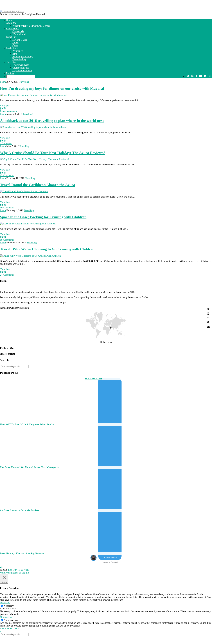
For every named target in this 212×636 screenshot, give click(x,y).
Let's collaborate (110, 557)
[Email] (205, 76)
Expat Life (11, 37)
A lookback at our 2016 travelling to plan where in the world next (52, 121)
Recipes (10, 73)
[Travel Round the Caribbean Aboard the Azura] (24, 191)
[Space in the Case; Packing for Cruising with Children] (28, 223)
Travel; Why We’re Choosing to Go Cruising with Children (47, 249)
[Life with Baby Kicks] (12, 11)
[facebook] (196, 76)
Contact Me (18, 31)
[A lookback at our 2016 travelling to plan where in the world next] (33, 127)
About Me (11, 23)
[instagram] (192, 76)
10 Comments (7, 207)
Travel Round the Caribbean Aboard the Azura (37, 185)
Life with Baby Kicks (18, 570)
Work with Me (19, 34)
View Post (5, 105)
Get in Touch (12, 28)
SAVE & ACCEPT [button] (9, 628)
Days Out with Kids (22, 70)
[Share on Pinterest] (5, 108)
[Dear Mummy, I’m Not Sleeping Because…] (165, 530)
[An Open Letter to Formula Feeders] (165, 487)
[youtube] (200, 76)
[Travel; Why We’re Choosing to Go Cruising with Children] (30, 255)
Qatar (15, 45)
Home (9, 20)
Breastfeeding (19, 59)
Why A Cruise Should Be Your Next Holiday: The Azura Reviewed (52, 153)
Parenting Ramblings (22, 56)
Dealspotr (114, 562)
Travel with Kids (20, 65)
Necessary (9, 605)
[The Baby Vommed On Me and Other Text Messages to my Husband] (165, 444)
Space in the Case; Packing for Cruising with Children (43, 217)
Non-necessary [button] (7, 617)
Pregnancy (17, 51)
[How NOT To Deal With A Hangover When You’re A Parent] (123, 401)
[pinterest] (9, 354)
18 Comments (7, 239)
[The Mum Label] (38, 398)
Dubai (15, 42)
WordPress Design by (14, 572)
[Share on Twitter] (2, 108)
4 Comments (6, 143)
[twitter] (188, 76)
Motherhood (12, 48)
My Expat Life (19, 39)
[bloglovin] (7, 354)
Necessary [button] (5, 602)
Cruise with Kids (20, 67)
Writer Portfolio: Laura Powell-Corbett (31, 25)
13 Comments (7, 175)
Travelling (11, 62)
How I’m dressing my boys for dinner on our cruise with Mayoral (52, 88)
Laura (3, 82)
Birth (14, 53)
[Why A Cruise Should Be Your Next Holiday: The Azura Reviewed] (34, 159)
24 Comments (7, 274)
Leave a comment (8, 111)
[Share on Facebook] (0, 108)
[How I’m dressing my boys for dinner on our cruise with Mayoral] (33, 95)
